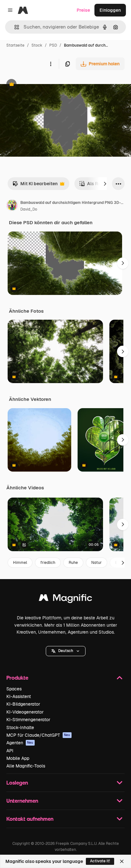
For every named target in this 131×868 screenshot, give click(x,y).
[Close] (122, 861)
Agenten (19, 743)
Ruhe (73, 562)
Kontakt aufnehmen (29, 818)
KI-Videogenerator (25, 712)
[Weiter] (105, 183)
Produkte (17, 677)
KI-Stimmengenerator (28, 719)
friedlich (47, 562)
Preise (83, 10)
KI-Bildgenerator (23, 704)
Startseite (15, 45)
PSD (53, 45)
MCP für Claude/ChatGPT (38, 735)
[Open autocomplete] (14, 27)
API (9, 751)
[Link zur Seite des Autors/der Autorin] (12, 206)
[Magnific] (65, 599)
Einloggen (110, 10)
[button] (66, 651)
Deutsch (65, 650)
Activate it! (100, 861)
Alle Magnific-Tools (25, 766)
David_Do (28, 209)
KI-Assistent (18, 696)
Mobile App (17, 758)
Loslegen (17, 782)
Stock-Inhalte (20, 727)
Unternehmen (22, 800)
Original (41, 85)
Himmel (20, 562)
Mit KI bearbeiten (35, 185)
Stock (36, 45)
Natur (96, 562)
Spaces (14, 689)
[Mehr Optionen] (50, 63)
